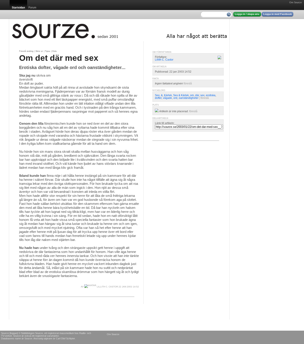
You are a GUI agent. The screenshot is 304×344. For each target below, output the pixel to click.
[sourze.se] (119, 30)
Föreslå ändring (26, 51)
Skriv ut (39, 51)
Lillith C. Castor (107, 286)
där (197, 95)
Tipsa (47, 51)
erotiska (210, 95)
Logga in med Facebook (277, 14)
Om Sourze (295, 2)
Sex (157, 95)
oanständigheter (189, 98)
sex (202, 95)
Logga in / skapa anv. (247, 14)
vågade (167, 98)
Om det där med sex (58, 58)
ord (175, 98)
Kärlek (168, 95)
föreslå (188, 83)
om (192, 95)
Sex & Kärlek (181, 95)
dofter (158, 98)
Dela (54, 51)
